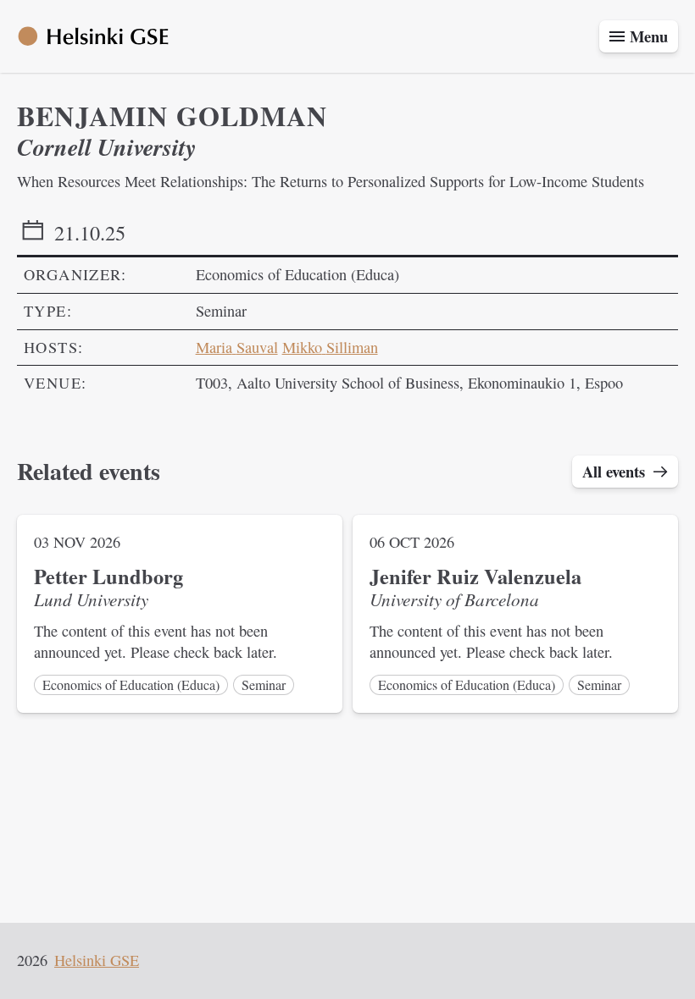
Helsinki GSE (96, 960)
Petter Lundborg (108, 576)
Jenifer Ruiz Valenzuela (475, 576)
